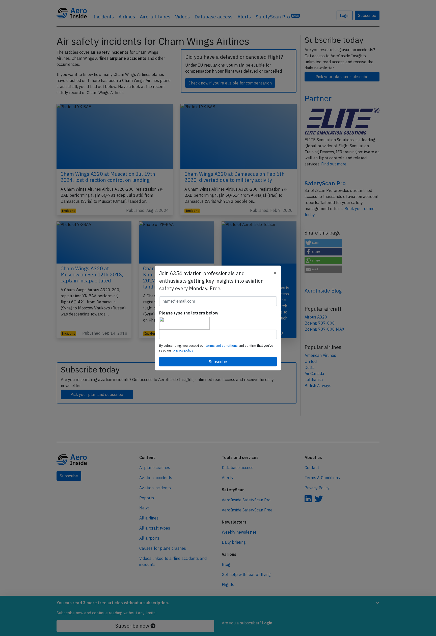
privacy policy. (183, 350)
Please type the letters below (188, 312)
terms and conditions (222, 345)
